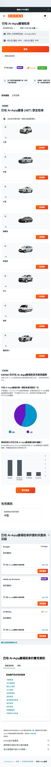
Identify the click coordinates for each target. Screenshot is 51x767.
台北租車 (10, 690)
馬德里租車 (11, 693)
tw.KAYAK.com (8, 761)
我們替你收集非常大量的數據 (16, 745)
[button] (48, 9)
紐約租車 (10, 707)
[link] (25, 490)
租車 (17, 761)
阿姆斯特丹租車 (12, 713)
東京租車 (10, 703)
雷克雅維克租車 (12, 700)
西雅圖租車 (11, 710)
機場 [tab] (19, 666)
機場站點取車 (10, 56)
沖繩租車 (10, 680)
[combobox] (9, 28)
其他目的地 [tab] (9, 666)
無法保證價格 (32, 733)
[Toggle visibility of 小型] (29, 432)
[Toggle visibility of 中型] (12, 432)
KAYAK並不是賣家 (11, 741)
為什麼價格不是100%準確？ (15, 749)
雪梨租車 (10, 696)
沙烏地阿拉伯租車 (27, 761)
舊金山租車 (11, 686)
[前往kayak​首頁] (15, 16)
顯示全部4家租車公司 (9, 642)
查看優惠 (42, 148)
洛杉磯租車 (11, 683)
